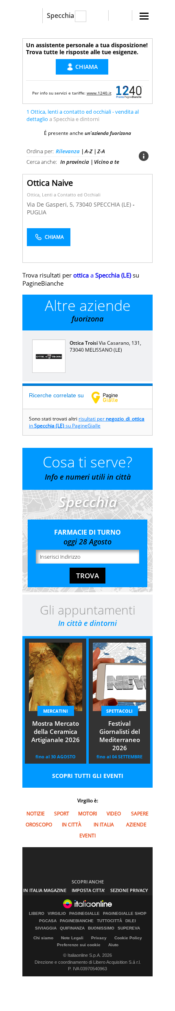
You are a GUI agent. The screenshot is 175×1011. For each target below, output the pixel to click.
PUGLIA (36, 212)
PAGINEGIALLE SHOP (125, 914)
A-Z (88, 151)
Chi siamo (43, 938)
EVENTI (87, 835)
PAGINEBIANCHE (77, 921)
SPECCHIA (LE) (113, 204)
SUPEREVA (129, 928)
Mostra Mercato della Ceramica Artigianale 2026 (55, 731)
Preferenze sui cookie (79, 945)
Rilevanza (68, 151)
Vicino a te (106, 161)
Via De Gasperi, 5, (51, 204)
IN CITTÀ (71, 824)
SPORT (61, 813)
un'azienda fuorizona (108, 133)
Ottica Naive (50, 182)
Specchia (60, 15)
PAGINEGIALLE (84, 914)
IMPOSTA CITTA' (88, 890)
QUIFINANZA (72, 928)
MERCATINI (55, 711)
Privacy (99, 938)
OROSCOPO (39, 824)
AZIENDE (136, 824)
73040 (84, 204)
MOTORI (87, 813)
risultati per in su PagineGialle (86, 422)
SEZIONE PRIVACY (129, 890)
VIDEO (114, 813)
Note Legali (72, 938)
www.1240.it (99, 93)
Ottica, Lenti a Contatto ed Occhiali (64, 195)
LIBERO (36, 914)
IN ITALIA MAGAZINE (44, 890)
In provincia (74, 161)
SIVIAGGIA (46, 928)
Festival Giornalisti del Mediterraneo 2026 (119, 735)
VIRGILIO (57, 914)
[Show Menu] (144, 16)
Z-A (101, 151)
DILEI (130, 921)
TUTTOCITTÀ (109, 921)
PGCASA (48, 921)
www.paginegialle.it (111, 397)
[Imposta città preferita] (32, 15)
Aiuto (113, 945)
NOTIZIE (35, 813)
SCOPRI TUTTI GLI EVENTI (87, 776)
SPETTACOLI (119, 711)
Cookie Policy (128, 938)
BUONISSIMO (101, 928)
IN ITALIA (104, 824)
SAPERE (140, 813)
